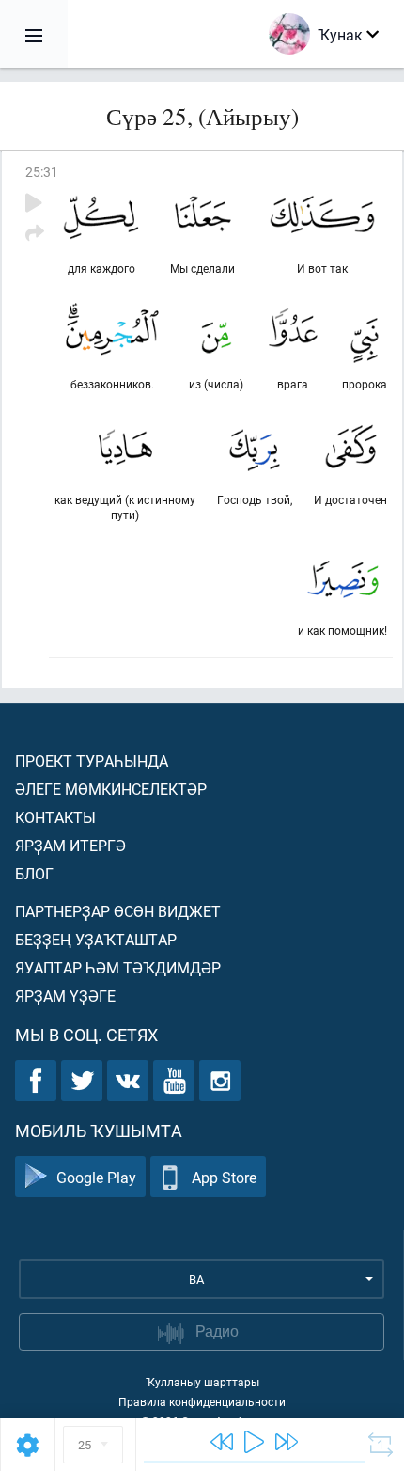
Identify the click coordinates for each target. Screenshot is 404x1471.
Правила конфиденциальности (202, 1401)
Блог (34, 873)
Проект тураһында (91, 760)
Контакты (55, 817)
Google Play (96, 1177)
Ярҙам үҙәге (65, 995)
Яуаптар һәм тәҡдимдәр (118, 967)
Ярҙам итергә (70, 845)
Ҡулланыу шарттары (202, 1381)
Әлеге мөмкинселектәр (111, 789)
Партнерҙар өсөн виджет (118, 911)
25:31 (41, 172)
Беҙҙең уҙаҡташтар (96, 939)
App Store (224, 1177)
